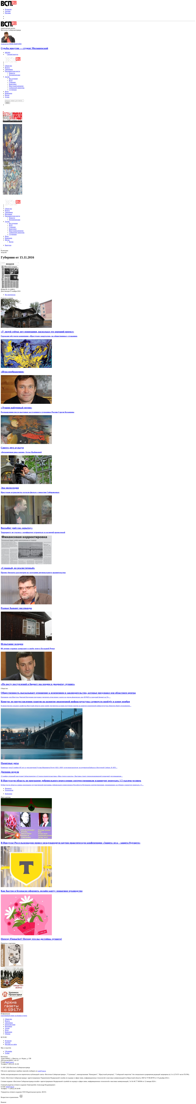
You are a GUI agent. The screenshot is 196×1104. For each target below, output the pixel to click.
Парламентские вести (12, 71)
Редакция (8, 9)
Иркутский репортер (16, 86)
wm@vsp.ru (42, 1071)
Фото (7, 91)
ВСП (10, 80)
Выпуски (8, 245)
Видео (7, 95)
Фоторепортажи (14, 75)
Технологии (9, 790)
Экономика (9, 69)
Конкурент (13, 84)
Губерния (12, 82)
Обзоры (7, 1034)
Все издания (13, 78)
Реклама (8, 13)
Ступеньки (13, 90)
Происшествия (10, 1024)
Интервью (8, 214)
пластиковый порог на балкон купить (14, 1015)
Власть (7, 67)
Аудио (7, 97)
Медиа (7, 240)
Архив (7, 77)
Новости (12, 73)
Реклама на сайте (11, 1044)
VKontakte (8, 1051)
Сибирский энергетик (16, 88)
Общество (8, 66)
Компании (8, 93)
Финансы (8, 788)
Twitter (7, 1053)
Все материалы (10, 295)
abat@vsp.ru (10, 1062)
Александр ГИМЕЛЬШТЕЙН (11, 44)
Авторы (7, 11)
